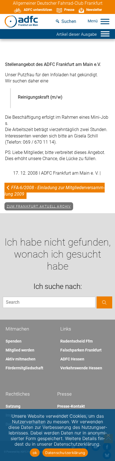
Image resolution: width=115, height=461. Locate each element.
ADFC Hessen (72, 359)
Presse (69, 10)
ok (35, 452)
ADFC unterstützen (38, 10)
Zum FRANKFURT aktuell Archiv (39, 206)
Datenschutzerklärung (65, 452)
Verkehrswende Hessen (81, 368)
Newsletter (94, 10)
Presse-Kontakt (71, 406)
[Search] (104, 302)
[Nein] (108, 435)
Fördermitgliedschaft (24, 368)
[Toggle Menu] (104, 21)
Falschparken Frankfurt (81, 350)
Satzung (13, 406)
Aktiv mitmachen (20, 359)
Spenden (13, 341)
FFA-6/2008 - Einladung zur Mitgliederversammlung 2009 (54, 190)
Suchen (68, 21)
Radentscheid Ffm (76, 341)
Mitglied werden (20, 350)
